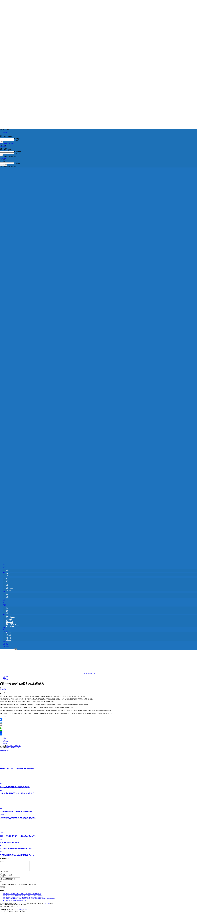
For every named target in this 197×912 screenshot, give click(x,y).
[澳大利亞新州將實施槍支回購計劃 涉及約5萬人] (8, 782)
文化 (4, 577)
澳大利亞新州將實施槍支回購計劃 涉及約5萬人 (15, 787)
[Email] (98, 724)
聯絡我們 (5, 643)
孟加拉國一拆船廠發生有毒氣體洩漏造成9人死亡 (15, 849)
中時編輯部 (3, 689)
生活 (4, 605)
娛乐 (4, 604)
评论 (4, 601)
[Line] (98, 729)
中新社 (4, 738)
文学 (7, 582)
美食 (7, 607)
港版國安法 (9, 619)
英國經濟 (5, 743)
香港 (7, 574)
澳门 (7, 575)
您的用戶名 (17, 138)
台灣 (7, 570)
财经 (4, 591)
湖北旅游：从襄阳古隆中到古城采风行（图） (15, 900)
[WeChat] (98, 727)
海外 (7, 580)
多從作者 (6, 750)
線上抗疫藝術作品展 (11, 617)
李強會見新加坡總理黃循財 (13, 746)
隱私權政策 (3, 146)
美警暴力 (8, 620)
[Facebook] (98, 719)
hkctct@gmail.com (22, 909)
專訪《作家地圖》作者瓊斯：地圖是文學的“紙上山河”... (18, 836)
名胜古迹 (8, 640)
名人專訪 (8, 632)
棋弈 (7, 587)
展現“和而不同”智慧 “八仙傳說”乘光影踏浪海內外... (17, 768)
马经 (7, 597)
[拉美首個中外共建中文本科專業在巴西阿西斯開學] (8, 807)
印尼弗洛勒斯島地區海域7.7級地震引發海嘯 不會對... (17, 855)
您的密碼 (16, 140)
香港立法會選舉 (10, 623)
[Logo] (98, 364)
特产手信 (8, 637)
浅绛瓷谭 (8, 590)
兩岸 (4, 568)
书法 (7, 584)
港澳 (4, 572)
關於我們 (5, 644)
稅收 (4, 740)
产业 (7, 593)
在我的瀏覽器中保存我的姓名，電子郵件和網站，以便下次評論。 (19, 884)
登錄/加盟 (5, 132)
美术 (7, 581)
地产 (7, 596)
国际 (4, 566)
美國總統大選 (9, 622)
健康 (7, 610)
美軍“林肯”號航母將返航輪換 (9, 842)
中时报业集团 (46, 903)
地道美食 (8, 634)
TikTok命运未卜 (10, 626)
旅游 (7, 608)
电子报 (5, 641)
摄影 (7, 585)
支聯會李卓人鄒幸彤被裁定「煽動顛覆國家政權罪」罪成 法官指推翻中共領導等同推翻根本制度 (29, 898)
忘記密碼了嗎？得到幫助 (7, 143)
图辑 (4, 628)
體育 (4, 602)
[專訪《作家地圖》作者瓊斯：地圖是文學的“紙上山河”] (8, 831)
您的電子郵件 (18, 151)
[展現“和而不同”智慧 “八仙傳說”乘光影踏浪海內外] (8, 764)
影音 (4, 629)
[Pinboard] (98, 732)
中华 (7, 578)
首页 (4, 564)
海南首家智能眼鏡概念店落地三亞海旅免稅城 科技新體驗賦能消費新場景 (23, 897)
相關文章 (2, 750)
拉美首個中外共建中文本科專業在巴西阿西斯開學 (16, 811)
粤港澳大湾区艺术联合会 (12, 625)
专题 (4, 614)
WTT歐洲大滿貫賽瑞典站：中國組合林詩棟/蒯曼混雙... (18, 818)
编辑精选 (8, 635)
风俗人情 (8, 638)
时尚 (7, 611)
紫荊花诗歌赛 (9, 588)
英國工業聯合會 (7, 741)
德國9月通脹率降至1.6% (12, 747)
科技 (4, 599)
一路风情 (5, 631)
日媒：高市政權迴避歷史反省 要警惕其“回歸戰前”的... (17, 793)
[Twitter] (98, 722)
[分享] (98, 734)
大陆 (7, 569)
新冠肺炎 (8, 616)
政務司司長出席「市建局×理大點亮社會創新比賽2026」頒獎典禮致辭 (22, 894)
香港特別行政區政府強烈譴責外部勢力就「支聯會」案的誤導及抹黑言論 (22, 895)
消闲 (7, 613)
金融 (7, 594)
